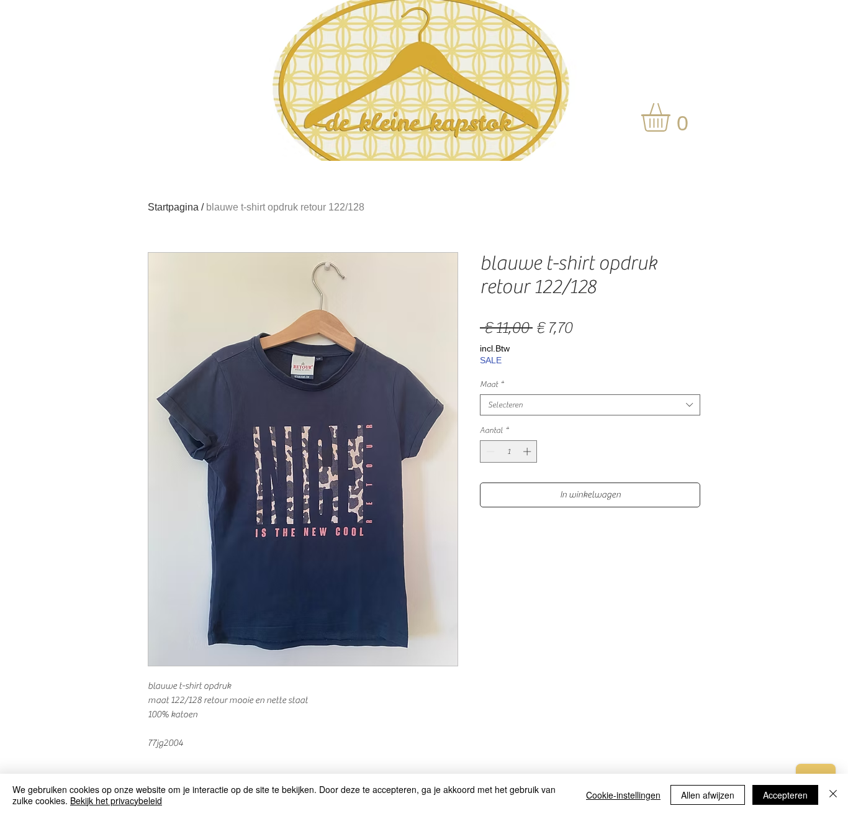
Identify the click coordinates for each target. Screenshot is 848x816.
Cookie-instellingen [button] (623, 795)
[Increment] (528, 451)
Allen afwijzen (707, 795)
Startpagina (173, 207)
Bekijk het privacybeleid (116, 800)
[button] (672, 117)
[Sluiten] (833, 795)
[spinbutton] (509, 451)
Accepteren (785, 795)
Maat (491, 384)
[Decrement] (489, 451)
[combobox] (590, 404)
